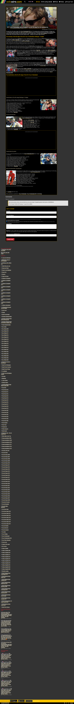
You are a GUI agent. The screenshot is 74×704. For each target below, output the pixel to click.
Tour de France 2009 (6, 460)
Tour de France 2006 (6, 454)
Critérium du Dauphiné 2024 (5, 300)
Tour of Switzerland (22, 193)
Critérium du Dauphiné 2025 (5, 303)
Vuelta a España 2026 (6, 569)
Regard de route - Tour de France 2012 (6, 434)
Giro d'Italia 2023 (5, 353)
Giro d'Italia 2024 (5, 355)
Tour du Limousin (5, 529)
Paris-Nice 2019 (5, 408)
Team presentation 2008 (6, 438)
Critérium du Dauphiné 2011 (5, 284)
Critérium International (6, 305)
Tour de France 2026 (6, 495)
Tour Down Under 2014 (6, 519)
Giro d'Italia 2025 (5, 357)
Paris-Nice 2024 (5, 416)
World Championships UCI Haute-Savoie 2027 (6, 601)
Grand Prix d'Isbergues (6, 365)
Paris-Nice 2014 (5, 397)
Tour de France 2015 (6, 473)
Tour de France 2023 (6, 489)
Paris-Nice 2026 (5, 420)
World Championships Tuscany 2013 (5, 598)
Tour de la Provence (6, 502)
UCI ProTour (39, 193)
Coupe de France (5, 276)
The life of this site (5, 450)
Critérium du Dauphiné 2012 (5, 287)
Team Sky (38, 50)
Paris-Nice (4, 387)
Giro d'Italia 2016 (5, 343)
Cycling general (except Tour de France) (6, 308)
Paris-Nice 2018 (5, 406)
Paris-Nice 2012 (5, 393)
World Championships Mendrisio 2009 (5, 586)
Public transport (5, 428)
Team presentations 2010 (7, 442)
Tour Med (4, 531)
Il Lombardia (4, 371)
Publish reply (10, 239)
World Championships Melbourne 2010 (5, 583)
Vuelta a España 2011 (6, 554)
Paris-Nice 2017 (5, 404)
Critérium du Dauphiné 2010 (5, 281)
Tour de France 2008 (6, 458)
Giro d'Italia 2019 (5, 347)
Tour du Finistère (5, 525)
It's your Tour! (69, 1)
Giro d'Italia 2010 (5, 330)
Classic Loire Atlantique (6, 270)
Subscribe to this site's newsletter (6, 250)
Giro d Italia (4, 326)
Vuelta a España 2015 (6, 562)
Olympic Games (5, 382)
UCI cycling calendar (47, 1)
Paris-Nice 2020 (5, 410)
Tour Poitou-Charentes (6, 540)
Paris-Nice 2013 (5, 395)
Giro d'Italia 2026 (5, 359)
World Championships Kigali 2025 (5, 577)
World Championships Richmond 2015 (5, 592)
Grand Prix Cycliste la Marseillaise (5, 362)
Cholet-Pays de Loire (6, 266)
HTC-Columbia (44, 33)
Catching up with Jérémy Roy (6, 263)
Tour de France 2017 (6, 477)
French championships (6, 324)
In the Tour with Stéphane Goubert (6, 374)
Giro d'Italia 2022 (5, 351)
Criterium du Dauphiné (6, 278)
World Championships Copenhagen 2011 (5, 574)
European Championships (7, 316)
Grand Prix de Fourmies (6, 367)
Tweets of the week (6, 544)
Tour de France (43, 65)
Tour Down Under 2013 (6, 517)
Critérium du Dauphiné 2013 (5, 290)
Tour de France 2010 (6, 462)
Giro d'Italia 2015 (5, 341)
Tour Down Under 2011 (6, 513)
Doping (3, 312)
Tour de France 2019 (6, 481)
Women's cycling (5, 571)
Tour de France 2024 (6, 491)
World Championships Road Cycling (5, 595)
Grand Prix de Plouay (6, 369)
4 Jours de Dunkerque (6, 257)
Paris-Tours (4, 424)
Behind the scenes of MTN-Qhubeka (5, 260)
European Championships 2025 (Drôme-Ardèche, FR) (6, 322)
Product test (4, 426)
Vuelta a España (5, 548)
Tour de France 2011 (6, 464)
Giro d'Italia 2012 (5, 335)
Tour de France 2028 (6, 500)
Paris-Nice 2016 (5, 402)
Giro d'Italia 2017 (5, 345)
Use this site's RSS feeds (5, 253)
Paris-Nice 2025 (5, 418)
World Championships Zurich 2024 (5, 605)
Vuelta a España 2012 (6, 556)
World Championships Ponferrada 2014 (5, 589)
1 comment (9, 191)
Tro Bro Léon (4, 542)
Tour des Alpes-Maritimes (4, 507)
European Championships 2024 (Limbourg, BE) (6, 319)
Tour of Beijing (4, 534)
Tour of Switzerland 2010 (25, 31)
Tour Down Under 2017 (6, 523)
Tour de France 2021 (6, 485)
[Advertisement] (31, 86)
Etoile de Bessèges (6, 314)
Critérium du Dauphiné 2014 (5, 293)
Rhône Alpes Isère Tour (6, 436)
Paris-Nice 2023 (5, 414)
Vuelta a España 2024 (6, 567)
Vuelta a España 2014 (6, 560)
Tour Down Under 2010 (6, 511)
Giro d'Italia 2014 (5, 339)
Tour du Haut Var (5, 527)
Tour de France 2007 (6, 456)
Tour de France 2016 (6, 475)
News (38, 1)
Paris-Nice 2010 (5, 389)
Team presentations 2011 (7, 444)
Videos (62, 1)
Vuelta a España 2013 (6, 558)
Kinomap (3, 376)
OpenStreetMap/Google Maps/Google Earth (6, 385)
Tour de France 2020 (6, 483)
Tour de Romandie (5, 504)
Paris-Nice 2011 (5, 391)
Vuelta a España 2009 (6, 550)
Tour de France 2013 (6, 469)
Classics (3, 274)
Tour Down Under (5, 509)
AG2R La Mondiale (15, 39)
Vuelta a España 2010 (6, 552)
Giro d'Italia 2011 (5, 333)
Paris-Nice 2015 (5, 400)
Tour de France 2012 (6, 467)
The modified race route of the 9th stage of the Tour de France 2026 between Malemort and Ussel (6, 630)
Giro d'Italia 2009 (5, 328)
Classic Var (4, 272)
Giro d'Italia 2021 (5, 349)
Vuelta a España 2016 (6, 564)
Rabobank (16, 129)
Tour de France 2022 (6, 487)
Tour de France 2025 (6, 493)
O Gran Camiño (5, 380)
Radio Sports (4, 430)
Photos (56, 1)
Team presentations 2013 (7, 448)
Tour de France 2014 (6, 471)
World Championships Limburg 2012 (5, 580)
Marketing (4, 378)
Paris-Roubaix (4, 422)
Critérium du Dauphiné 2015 (5, 296)
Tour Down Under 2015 (6, 521)
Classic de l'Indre (5, 268)
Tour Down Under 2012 (6, 515)
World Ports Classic (6, 607)
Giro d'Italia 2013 (5, 337)
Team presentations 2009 (7, 440)
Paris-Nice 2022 (5, 412)
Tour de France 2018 (6, 479)
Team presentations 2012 (7, 446)
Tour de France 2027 (6, 497)
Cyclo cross (4, 310)
